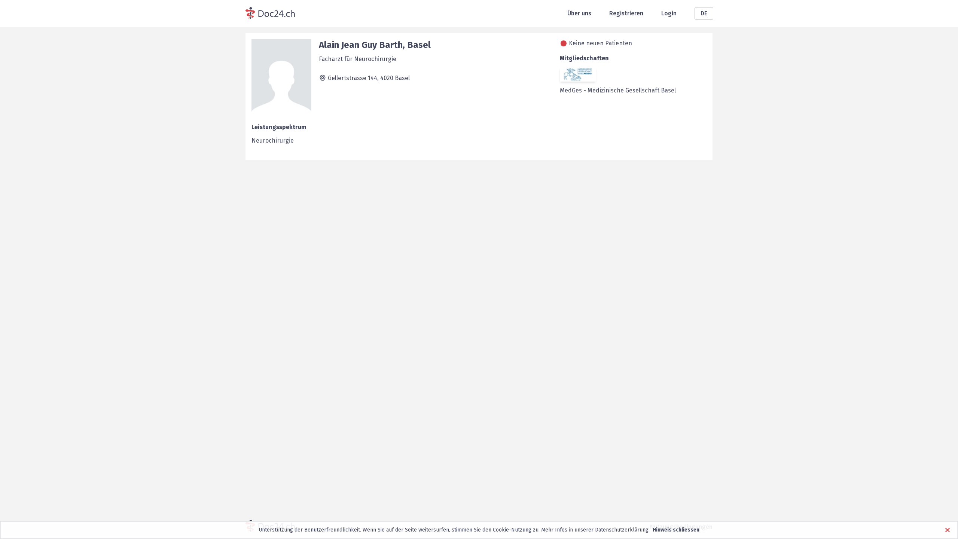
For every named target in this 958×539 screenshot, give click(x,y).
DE (704, 13)
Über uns (579, 13)
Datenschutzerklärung (622, 530)
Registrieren (626, 13)
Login (669, 13)
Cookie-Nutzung (512, 530)
